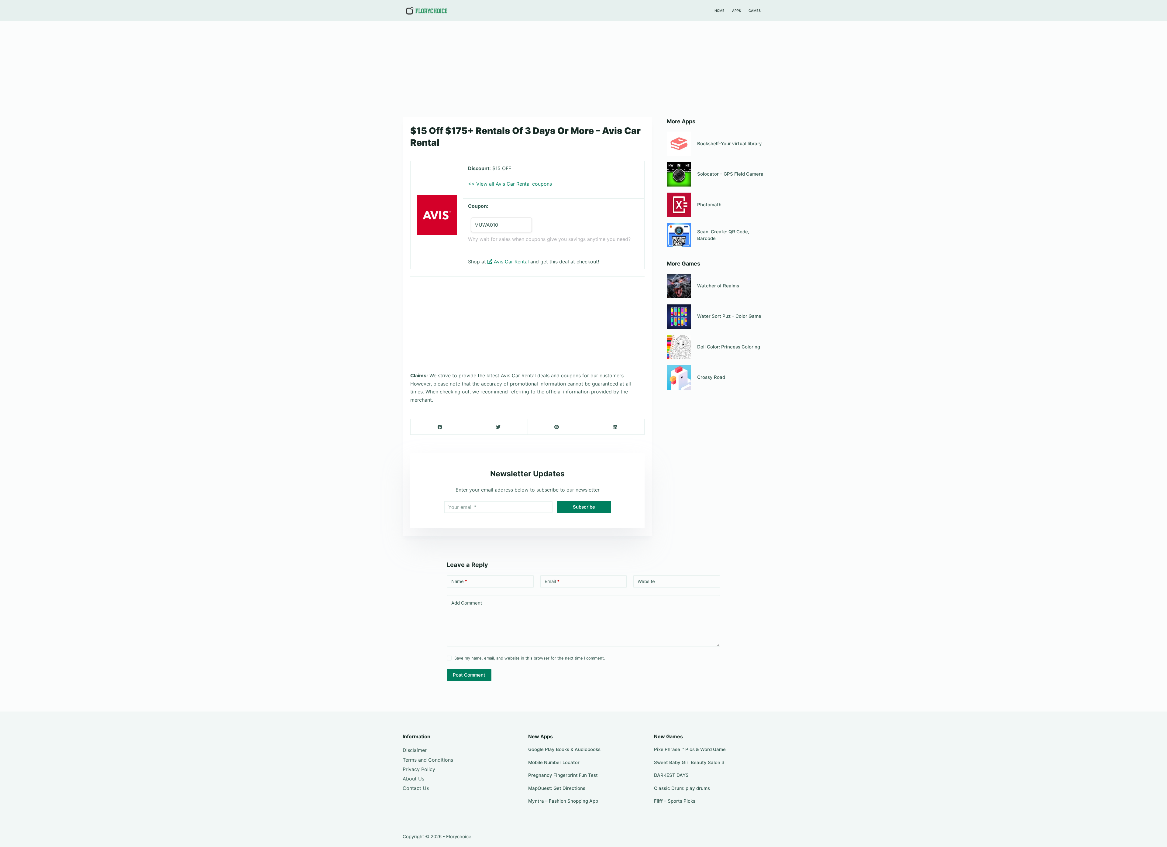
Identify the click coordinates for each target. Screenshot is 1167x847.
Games (755, 11)
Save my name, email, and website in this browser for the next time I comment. (529, 658)
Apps (736, 11)
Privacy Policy (419, 769)
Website (646, 581)
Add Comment (466, 603)
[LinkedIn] (615, 427)
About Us (413, 779)
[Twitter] (498, 427)
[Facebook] (440, 427)
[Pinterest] (557, 427)
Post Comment (469, 675)
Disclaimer (415, 750)
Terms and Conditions (428, 760)
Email (552, 581)
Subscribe (584, 507)
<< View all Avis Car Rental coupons (510, 184)
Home (719, 11)
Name (459, 581)
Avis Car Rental (511, 262)
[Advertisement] (583, 66)
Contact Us (416, 788)
